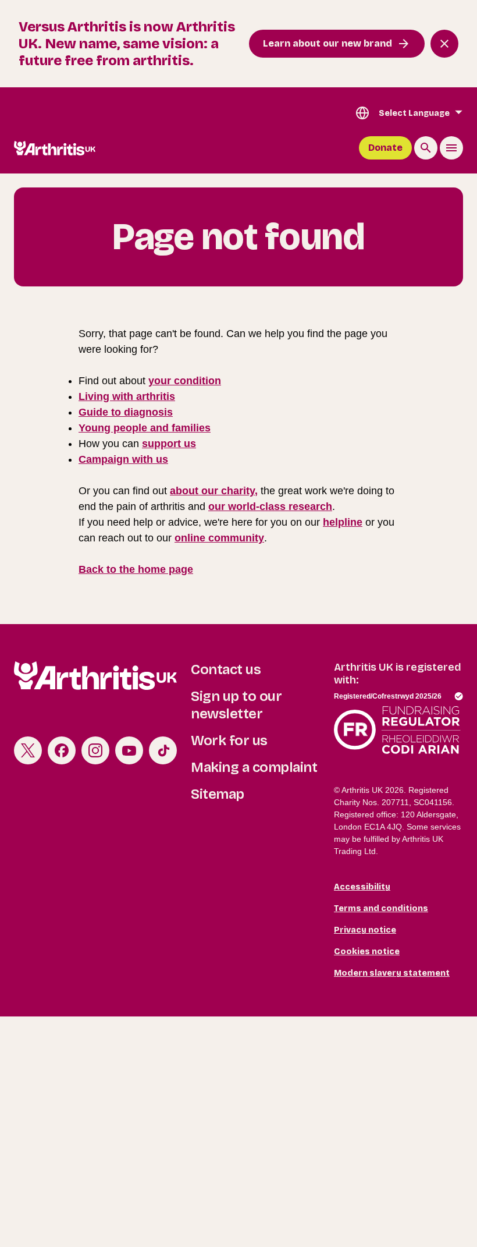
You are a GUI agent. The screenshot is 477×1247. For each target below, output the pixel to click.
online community (219, 538)
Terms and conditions (381, 908)
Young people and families (145, 428)
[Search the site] (425, 148)
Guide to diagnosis (126, 412)
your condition (184, 381)
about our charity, (214, 491)
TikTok (163, 750)
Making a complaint (254, 767)
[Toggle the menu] (451, 148)
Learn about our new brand (327, 43)
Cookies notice (367, 951)
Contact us (226, 669)
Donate (385, 147)
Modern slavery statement (392, 973)
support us (169, 443)
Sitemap (217, 794)
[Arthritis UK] (54, 148)
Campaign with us (123, 459)
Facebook (62, 750)
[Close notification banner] (444, 44)
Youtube (129, 750)
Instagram (95, 750)
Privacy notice (365, 930)
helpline (342, 522)
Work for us (229, 740)
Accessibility (362, 887)
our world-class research (270, 506)
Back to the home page (136, 569)
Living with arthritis (127, 396)
